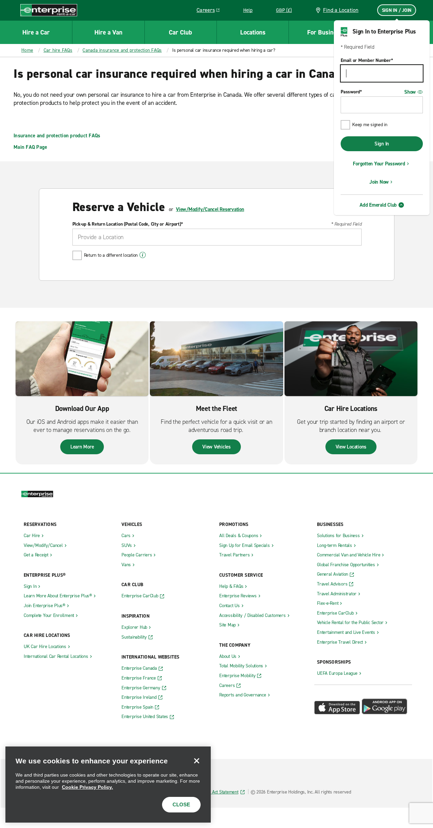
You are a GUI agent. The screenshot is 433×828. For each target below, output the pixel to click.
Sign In (381, 143)
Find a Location (341, 10)
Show (410, 92)
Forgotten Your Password (379, 163)
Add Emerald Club (378, 205)
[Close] (196, 761)
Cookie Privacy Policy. (87, 787)
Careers (211, 11)
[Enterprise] (48, 10)
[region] (108, 784)
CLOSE (181, 804)
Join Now (379, 182)
